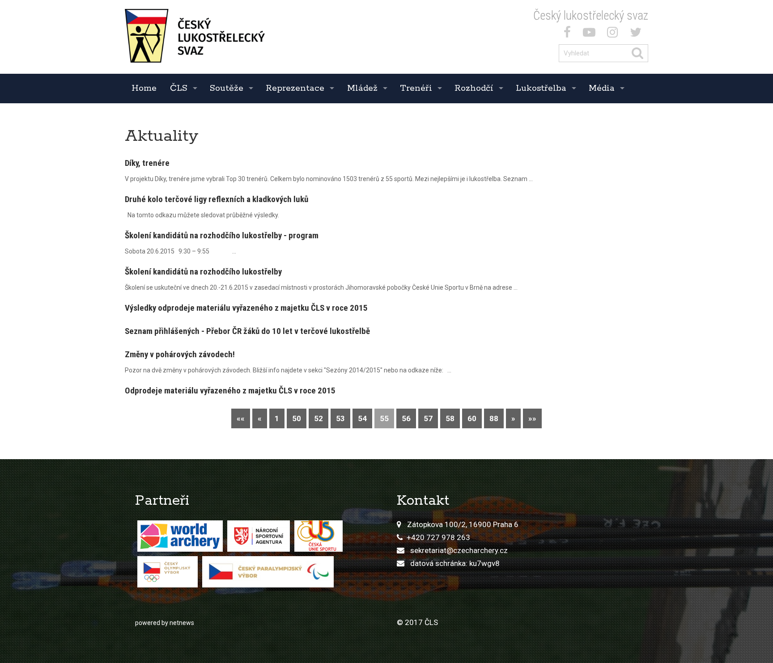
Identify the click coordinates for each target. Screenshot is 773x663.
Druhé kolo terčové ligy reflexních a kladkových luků (216, 199)
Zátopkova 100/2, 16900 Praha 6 (462, 524)
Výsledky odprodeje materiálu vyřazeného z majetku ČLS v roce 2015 (246, 308)
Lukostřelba (541, 88)
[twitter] (637, 34)
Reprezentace (295, 88)
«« (241, 418)
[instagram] (614, 34)
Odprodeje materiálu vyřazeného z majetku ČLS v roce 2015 (230, 390)
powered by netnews (164, 622)
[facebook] (569, 34)
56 (406, 418)
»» (532, 418)
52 (318, 418)
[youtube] (591, 34)
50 (296, 418)
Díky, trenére (147, 163)
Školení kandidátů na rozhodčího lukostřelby (203, 271)
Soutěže (226, 88)
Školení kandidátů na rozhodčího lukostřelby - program (222, 235)
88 (493, 418)
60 (471, 418)
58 (450, 418)
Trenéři (416, 88)
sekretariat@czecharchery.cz (459, 550)
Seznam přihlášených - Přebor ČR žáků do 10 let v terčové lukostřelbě (247, 331)
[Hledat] (639, 53)
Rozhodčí (473, 88)
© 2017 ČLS (417, 622)
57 (428, 418)
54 (362, 418)
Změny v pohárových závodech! (180, 354)
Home (144, 88)
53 (340, 418)
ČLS (178, 88)
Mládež (362, 88)
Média (602, 88)
